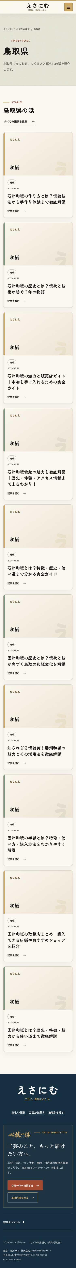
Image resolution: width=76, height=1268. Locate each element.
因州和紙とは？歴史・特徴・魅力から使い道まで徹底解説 (36, 1033)
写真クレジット (11, 1222)
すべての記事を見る (19, 121)
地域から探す (23, 29)
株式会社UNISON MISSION (36, 1250)
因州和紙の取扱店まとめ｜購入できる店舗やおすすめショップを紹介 (36, 940)
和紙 (12, 182)
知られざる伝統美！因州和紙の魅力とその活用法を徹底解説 (36, 751)
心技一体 (14, 1250)
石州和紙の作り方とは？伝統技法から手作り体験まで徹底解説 (36, 199)
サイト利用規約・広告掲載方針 (46, 1242)
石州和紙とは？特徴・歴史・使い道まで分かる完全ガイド (36, 571)
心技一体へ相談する (25, 1185)
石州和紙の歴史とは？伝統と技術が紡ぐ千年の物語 (36, 289)
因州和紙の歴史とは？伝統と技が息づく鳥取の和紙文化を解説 (36, 661)
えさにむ (7, 29)
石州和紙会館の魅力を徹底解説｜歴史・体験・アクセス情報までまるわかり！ (36, 478)
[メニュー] (68, 7)
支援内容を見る (22, 1197)
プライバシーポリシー (14, 1242)
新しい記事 (18, 1112)
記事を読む (16, 211)
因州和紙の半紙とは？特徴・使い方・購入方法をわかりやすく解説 (36, 844)
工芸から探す (37, 1112)
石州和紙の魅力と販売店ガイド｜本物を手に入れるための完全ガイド (36, 382)
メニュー (68, 7)
